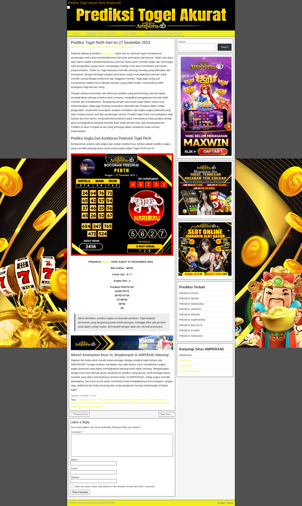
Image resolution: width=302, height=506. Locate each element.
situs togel (136, 403)
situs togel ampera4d (153, 403)
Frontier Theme (225, 503)
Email (74, 468)
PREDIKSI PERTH (109, 47)
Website (75, 477)
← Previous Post (79, 414)
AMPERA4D (185, 366)
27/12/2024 (89, 47)
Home (76, 33)
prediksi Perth (95, 399)
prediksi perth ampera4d (116, 399)
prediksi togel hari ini (81, 403)
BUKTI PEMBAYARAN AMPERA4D (163, 33)
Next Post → (167, 414)
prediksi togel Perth (103, 403)
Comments (129, 47)
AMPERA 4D (185, 360)
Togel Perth (108, 53)
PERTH (106, 261)
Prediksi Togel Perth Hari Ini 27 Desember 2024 (110, 42)
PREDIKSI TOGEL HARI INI (100, 33)
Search (182, 41)
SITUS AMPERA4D (189, 371)
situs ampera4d (122, 403)
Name (74, 459)
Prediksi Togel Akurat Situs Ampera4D (94, 3)
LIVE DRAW (130, 33)
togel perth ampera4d (92, 406)
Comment (76, 432)
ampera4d (82, 399)
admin (77, 47)
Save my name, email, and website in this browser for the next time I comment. (115, 486)
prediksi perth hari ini (140, 399)
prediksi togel (158, 399)
